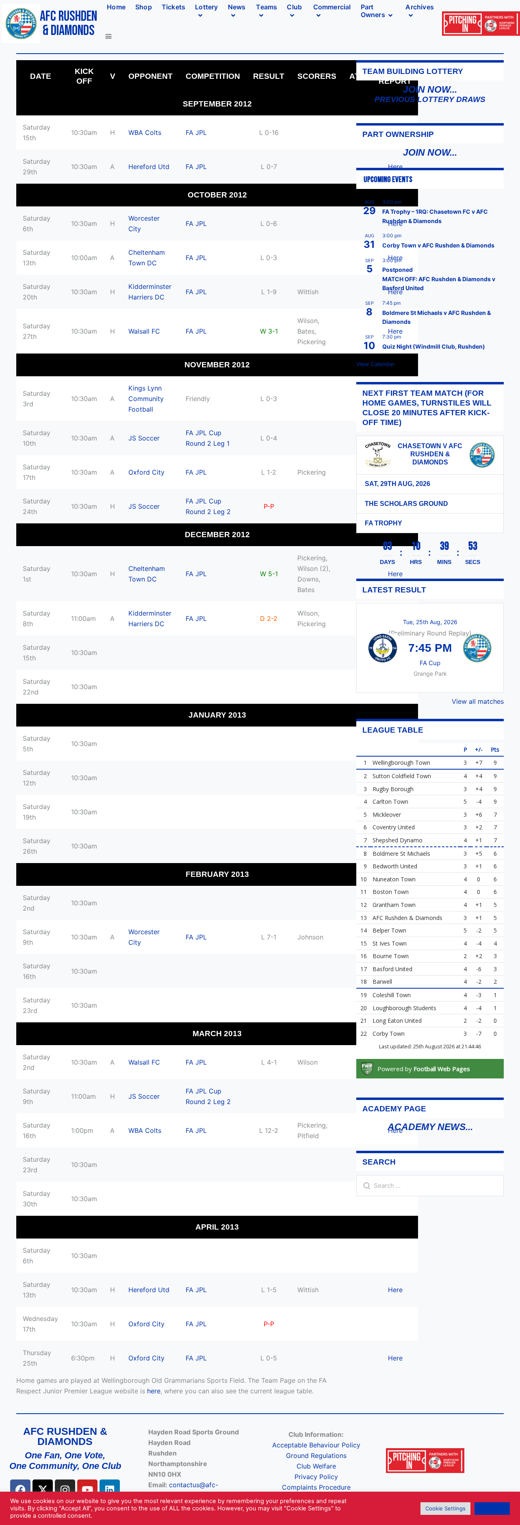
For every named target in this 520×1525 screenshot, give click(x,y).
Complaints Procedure (316, 1487)
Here (395, 1290)
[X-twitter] (42, 1489)
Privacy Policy (316, 1477)
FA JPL (196, 132)
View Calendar (375, 363)
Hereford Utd (148, 167)
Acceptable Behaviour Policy (316, 1445)
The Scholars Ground (406, 503)
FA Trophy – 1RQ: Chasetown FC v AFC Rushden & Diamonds (435, 216)
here (153, 1391)
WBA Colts (144, 132)
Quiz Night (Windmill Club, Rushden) (433, 346)
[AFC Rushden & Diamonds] (482, 455)
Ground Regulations (316, 1455)
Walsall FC (144, 331)
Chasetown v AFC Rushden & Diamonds (430, 454)
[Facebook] (20, 1489)
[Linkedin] (110, 1489)
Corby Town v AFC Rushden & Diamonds (438, 245)
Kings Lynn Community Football (146, 398)
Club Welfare (316, 1466)
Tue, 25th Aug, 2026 (430, 622)
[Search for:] (430, 1185)
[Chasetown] (378, 455)
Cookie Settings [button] (445, 1508)
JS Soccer (144, 438)
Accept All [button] (492, 1508)
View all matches (478, 701)
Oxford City (146, 472)
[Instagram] (65, 1489)
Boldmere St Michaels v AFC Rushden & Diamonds (436, 317)
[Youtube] (87, 1489)
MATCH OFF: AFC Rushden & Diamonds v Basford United (438, 283)
